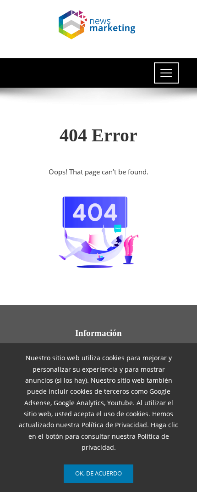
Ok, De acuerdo (98, 473)
